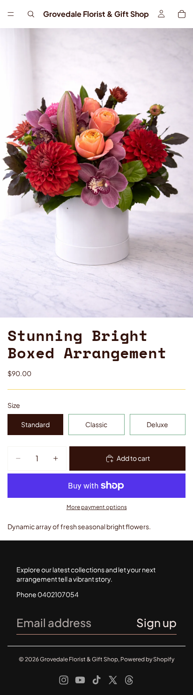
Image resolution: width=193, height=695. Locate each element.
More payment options (97, 506)
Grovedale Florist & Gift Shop (79, 659)
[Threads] (129, 680)
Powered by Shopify (147, 659)
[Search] (31, 14)
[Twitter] (113, 680)
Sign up (156, 622)
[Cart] (181, 14)
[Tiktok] (96, 680)
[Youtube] (80, 680)
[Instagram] (63, 680)
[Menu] (11, 14)
